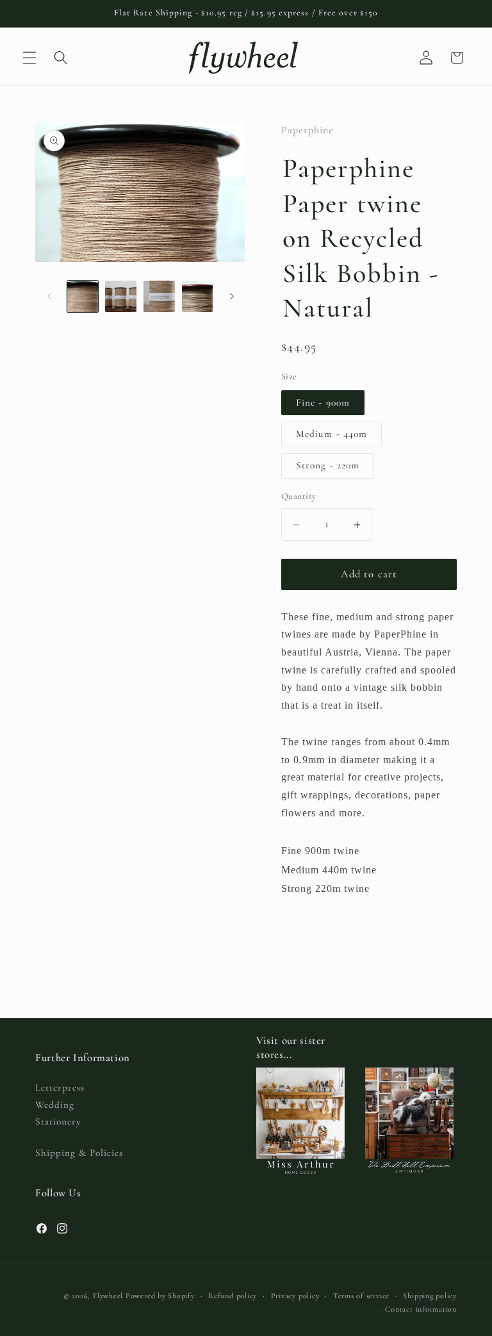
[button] (29, 57)
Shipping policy (430, 1295)
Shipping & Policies (79, 1153)
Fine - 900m (323, 402)
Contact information (421, 1309)
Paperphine (307, 130)
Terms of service (361, 1295)
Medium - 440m (331, 434)
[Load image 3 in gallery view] (159, 296)
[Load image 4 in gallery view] (197, 296)
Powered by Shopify (160, 1295)
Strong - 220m (327, 465)
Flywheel (108, 1295)
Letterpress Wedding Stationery (60, 1104)
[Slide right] (232, 296)
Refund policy (232, 1295)
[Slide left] (49, 296)
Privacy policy (295, 1295)
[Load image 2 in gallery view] (120, 296)
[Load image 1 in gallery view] (83, 296)
